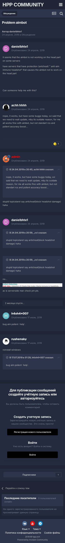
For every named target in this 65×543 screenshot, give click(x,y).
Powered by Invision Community (32, 539)
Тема (36, 529)
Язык (25, 529)
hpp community (23, 4)
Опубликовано (27, 50)
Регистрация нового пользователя (32, 432)
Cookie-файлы (52, 532)
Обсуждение (28, 34)
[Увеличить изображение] (32, 284)
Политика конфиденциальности (23, 532)
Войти (32, 454)
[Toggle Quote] (7, 169)
